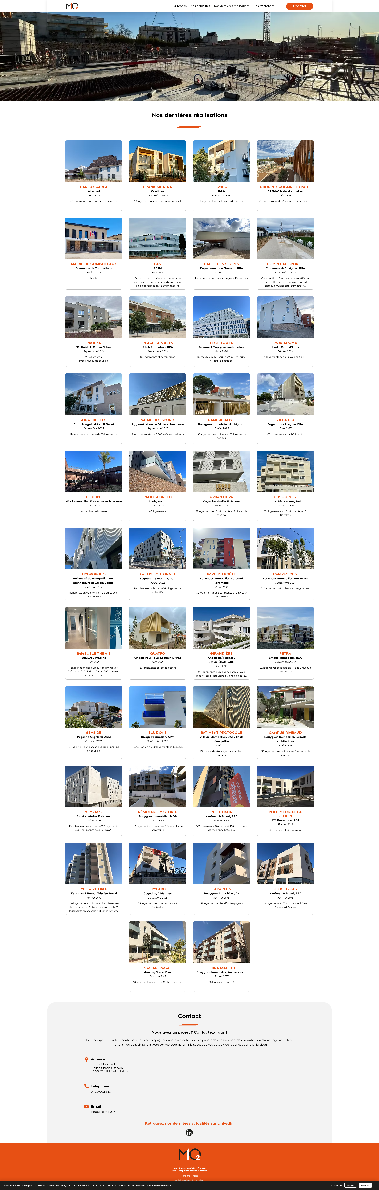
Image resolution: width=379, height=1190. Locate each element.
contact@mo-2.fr (103, 1111)
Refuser (350, 1185)
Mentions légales (189, 1175)
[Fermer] (375, 1185)
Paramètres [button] (336, 1185)
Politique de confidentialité (159, 1185)
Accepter (365, 1185)
